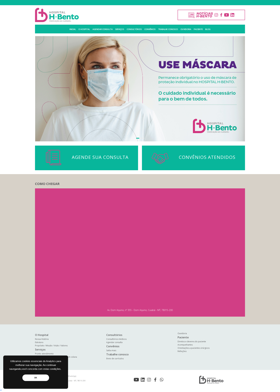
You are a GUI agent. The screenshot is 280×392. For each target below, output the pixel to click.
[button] (136, 138)
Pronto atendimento (44, 353)
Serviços (119, 29)
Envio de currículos (115, 358)
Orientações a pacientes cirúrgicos (194, 348)
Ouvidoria (186, 29)
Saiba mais (111, 350)
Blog (207, 29)
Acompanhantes (185, 344)
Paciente (198, 29)
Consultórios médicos (116, 339)
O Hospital (84, 29)
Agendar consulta (103, 29)
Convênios (150, 29)
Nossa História (42, 339)
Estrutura (39, 342)
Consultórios (134, 29)
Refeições (182, 351)
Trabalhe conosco (168, 29)
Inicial (73, 29)
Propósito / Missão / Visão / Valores (51, 345)
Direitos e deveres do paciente (192, 341)
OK (35, 378)
